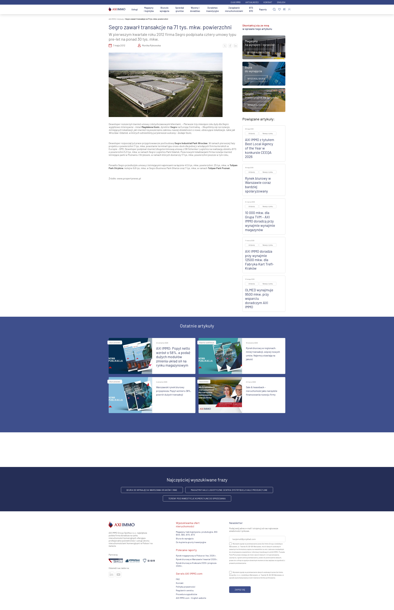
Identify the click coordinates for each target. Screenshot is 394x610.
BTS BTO (251, 9)
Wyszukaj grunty (257, 105)
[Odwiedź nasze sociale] (111, 574)
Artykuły (120, 19)
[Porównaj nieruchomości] (284, 9)
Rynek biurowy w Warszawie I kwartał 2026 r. (197, 559)
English (281, 2)
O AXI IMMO (236, 2)
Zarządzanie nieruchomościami (234, 9)
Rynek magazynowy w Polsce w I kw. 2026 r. (196, 555)
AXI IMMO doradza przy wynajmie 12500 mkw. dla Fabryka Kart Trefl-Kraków (259, 259)
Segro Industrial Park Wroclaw (191, 143)
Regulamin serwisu (185, 590)
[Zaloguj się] (289, 9)
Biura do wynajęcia (164, 9)
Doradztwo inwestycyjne (212, 9)
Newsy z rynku (268, 133)
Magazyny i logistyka (149, 9)
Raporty (263, 9)
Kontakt (267, 2)
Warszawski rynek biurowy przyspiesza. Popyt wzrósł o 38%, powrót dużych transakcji (173, 391)
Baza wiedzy (203, 382)
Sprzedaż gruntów (179, 9)
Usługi (134, 9)
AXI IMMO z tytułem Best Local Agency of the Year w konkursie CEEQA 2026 (259, 148)
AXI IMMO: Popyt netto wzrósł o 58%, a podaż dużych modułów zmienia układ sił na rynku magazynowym (173, 356)
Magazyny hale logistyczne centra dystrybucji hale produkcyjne (229, 490)
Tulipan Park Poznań (219, 168)
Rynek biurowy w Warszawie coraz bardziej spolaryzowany (258, 184)
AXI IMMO (112, 19)
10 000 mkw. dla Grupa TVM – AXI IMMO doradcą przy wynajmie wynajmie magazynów (260, 221)
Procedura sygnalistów (186, 594)
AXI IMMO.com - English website (191, 598)
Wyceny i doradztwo (195, 9)
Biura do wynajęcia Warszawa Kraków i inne (152, 490)
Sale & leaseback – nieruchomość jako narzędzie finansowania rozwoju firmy (261, 391)
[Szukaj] (274, 9)
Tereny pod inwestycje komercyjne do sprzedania (197, 498)
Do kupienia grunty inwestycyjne (191, 542)
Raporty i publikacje (206, 342)
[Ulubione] (279, 9)
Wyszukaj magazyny (258, 52)
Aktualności (252, 2)
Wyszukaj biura (256, 78)
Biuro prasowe (114, 342)
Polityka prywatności (185, 586)
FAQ (178, 579)
